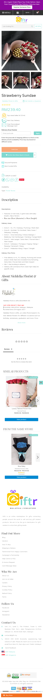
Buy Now (9, 695)
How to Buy (6, 544)
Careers (4, 583)
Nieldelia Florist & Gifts (10, 101)
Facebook (5, 608)
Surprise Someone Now (22, 7)
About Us (5, 576)
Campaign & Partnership (10, 555)
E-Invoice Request (8, 562)
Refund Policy (7, 593)
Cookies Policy (7, 590)
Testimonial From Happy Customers (14, 552)
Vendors (5, 541)
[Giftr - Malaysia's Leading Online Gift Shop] (21, 20)
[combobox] (18, 26)
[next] (38, 400)
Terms (4, 597)
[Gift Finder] (17, 12)
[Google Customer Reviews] (28, 676)
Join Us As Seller (7, 579)
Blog (3, 537)
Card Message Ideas (9, 566)
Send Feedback (10, 648)
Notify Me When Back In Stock (18, 155)
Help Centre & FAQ (8, 559)
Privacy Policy (7, 586)
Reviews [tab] (7, 349)
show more (21, 323)
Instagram (5, 611)
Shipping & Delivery (9, 548)
